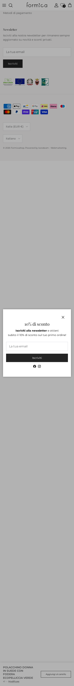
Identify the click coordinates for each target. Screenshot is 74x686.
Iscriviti (37, 358)
